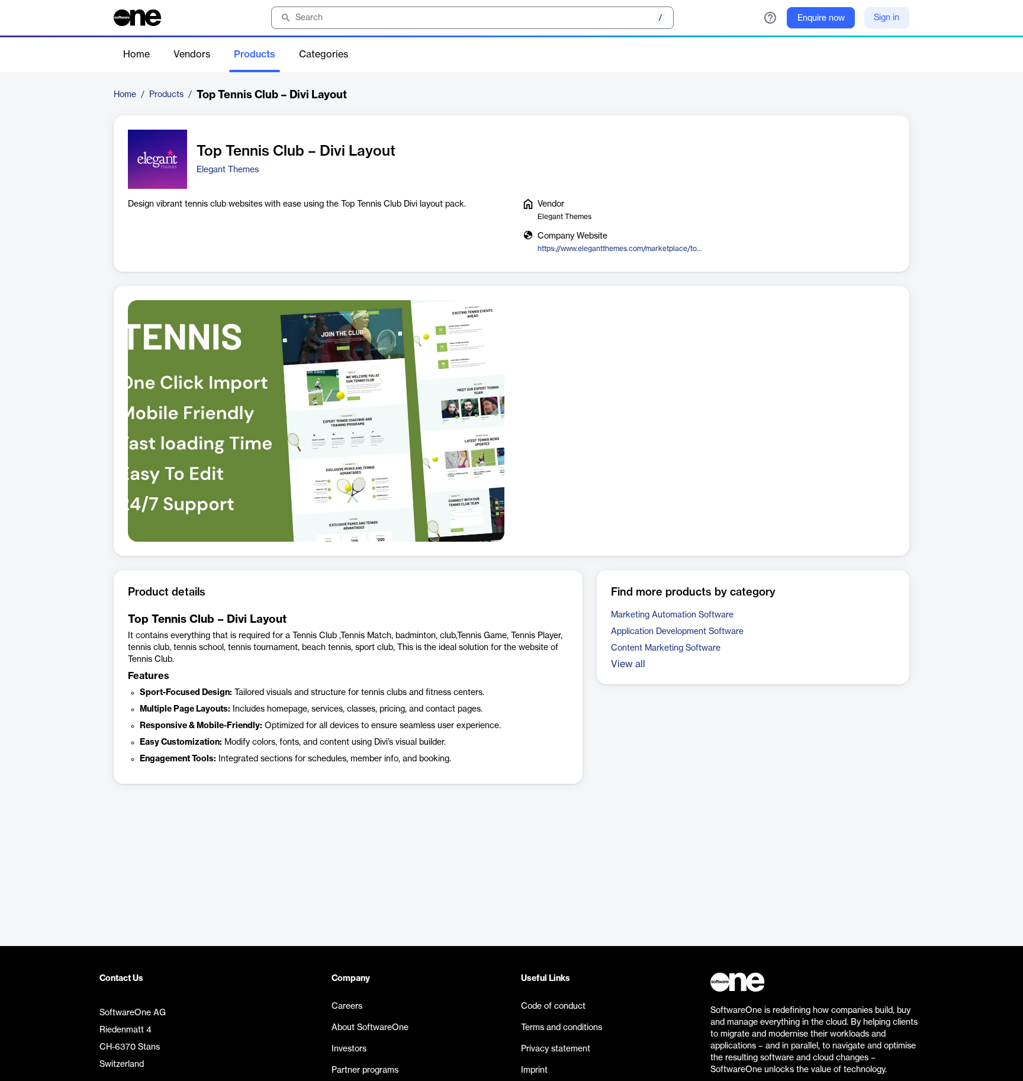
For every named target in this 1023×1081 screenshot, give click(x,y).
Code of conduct (553, 1006)
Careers (347, 1006)
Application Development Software (677, 632)
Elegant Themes (228, 170)
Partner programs (365, 1070)
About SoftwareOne (370, 1028)
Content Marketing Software (665, 648)
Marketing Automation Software (672, 615)
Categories (323, 54)
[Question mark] (770, 18)
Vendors (191, 54)
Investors (349, 1049)
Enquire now (821, 18)
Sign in (886, 18)
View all (628, 664)
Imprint (534, 1070)
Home (136, 54)
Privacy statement (555, 1049)
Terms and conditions (561, 1028)
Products (254, 54)
